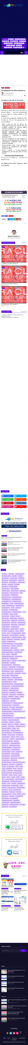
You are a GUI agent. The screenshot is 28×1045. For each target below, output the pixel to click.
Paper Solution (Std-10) (17, 709)
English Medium (16, 626)
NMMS (17, 696)
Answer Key (21, 580)
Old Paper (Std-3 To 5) (7, 703)
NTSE (22, 696)
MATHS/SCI (18, 673)
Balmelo (4, 584)
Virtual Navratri (6, 802)
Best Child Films (6, 588)
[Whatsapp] (14, 219)
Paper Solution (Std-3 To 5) (20, 711)
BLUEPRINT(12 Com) (7, 601)
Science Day (14, 758)
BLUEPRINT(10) (15, 595)
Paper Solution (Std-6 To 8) (8, 713)
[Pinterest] (17, 219)
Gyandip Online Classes (7, 650)
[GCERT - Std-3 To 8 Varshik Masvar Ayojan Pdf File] (14, 525)
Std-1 (15, 768)
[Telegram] (20, 1032)
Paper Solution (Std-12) (7, 711)
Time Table (5, 789)
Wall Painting (5, 804)
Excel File (5, 631)
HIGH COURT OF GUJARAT (8, 652)
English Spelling (6, 628)
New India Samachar (14, 690)
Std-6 (9, 777)
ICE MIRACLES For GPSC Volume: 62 (9, 283)
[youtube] (14, 1033)
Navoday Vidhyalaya (19, 684)
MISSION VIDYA (15, 675)
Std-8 (18, 777)
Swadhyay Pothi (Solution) (17, 781)
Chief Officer (5, 609)
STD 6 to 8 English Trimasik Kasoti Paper (19, 908)
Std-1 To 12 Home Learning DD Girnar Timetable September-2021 (15, 548)
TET (22, 785)
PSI (22, 736)
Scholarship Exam (6, 753)
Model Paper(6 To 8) (17, 677)
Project (13, 736)
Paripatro (5, 720)
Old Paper (13, 700)
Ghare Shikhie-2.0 (14, 635)
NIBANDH (20, 692)
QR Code (12, 739)
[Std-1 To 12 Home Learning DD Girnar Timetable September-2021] (4, 549)
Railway (16, 741)
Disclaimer (14, 1039)
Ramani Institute (6, 743)
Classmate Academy (7, 612)
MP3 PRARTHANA (19, 679)
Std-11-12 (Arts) (18, 770)
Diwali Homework (6, 622)
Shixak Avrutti (14, 760)
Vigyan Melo (17, 800)
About (9, 1038)
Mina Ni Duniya (6, 675)
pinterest (8, 503)
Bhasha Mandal (15, 590)
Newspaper (13, 692)
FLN (17, 631)
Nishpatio (5, 696)
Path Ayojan (5, 722)
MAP (4, 673)
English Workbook (15, 628)
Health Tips (17, 650)
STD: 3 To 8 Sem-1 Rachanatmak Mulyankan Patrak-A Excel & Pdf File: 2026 (17, 560)
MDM (24, 673)
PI (18, 728)
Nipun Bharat (13, 694)
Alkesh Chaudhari (13, 236)
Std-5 (4, 777)
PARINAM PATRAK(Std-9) (20, 717)
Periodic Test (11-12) (21, 726)
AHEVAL (21, 576)
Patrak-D (11, 724)
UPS (15, 794)
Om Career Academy (7, 705)
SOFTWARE (20, 764)
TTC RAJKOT (5, 792)
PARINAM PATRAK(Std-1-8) (8, 715)
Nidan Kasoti (5, 694)
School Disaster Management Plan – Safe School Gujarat (7, 892)
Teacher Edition (22, 783)
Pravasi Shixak (12, 734)
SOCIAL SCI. (12, 764)
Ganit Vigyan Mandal (16, 633)
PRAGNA (4, 734)
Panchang (12, 707)
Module (4, 679)
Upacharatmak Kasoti (7, 794)
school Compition (16, 753)
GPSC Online (10, 639)
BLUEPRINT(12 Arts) (17, 599)
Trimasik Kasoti (17, 789)
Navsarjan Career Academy (18, 686)
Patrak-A (12, 722)
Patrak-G (5, 726)
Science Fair (21, 758)
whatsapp (8, 499)
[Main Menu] (2, 53)
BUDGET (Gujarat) (11, 605)
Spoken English (11, 766)
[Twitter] (11, 219)
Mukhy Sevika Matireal (7, 681)
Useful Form (5, 796)
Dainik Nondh (5, 618)
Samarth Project (17, 747)
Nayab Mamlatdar (15, 688)
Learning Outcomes (19, 669)
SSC (21, 766)
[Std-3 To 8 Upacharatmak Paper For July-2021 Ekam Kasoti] (4, 543)
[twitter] (11, 1033)
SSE (4, 768)
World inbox (5, 806)
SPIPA (4, 766)
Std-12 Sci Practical (18, 772)
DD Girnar (21, 618)
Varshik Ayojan (6, 798)
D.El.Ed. (13, 616)
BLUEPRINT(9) (5, 603)
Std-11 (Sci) (10, 770)
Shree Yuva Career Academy (19, 762)
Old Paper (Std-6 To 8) (18, 703)
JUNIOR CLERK (5, 662)
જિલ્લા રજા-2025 (22, 41)
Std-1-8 (20, 768)
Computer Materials (17, 612)
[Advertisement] (14, 23)
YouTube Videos (13, 806)
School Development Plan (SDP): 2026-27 (20, 891)
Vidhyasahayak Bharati (7, 800)
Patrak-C (4, 724)
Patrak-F (22, 724)
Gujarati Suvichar (6, 645)
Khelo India (5, 667)
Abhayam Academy (20, 573)
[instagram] (17, 1033)
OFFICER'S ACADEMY (16, 698)
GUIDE (4, 641)
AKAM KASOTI (5, 578)
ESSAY (22, 628)
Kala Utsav (13, 662)
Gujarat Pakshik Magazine (8, 643)
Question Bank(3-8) (20, 739)
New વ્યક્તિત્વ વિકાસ (8, 47)
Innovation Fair (19, 656)
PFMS (14, 728)
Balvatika (17, 584)
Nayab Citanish (6, 688)
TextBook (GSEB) (21, 787)
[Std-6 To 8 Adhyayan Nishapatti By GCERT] (4, 555)
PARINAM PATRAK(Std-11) (8, 717)
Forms (4, 633)
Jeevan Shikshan (22, 660)
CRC (12, 614)
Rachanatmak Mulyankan (8, 741)
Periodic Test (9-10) (7, 728)
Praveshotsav (20, 734)
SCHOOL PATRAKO (15, 756)
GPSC (3, 87)
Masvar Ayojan (10, 673)
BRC (4, 605)
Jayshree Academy (6, 660)
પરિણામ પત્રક (11, 39)
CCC (13, 607)
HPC (4, 654)
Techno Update (15, 785)
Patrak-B (18, 722)
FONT (22, 631)
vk (21, 503)
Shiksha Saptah (6, 760)
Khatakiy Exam (17, 664)
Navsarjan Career (6, 686)
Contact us (14, 1038)
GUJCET (14, 645)
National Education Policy (8, 684)
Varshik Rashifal (15, 798)
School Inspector (6, 756)
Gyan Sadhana (14, 648)
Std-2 (11, 775)
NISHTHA (11, 696)
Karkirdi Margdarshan (7, 664)
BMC (12, 603)
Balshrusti (11, 584)
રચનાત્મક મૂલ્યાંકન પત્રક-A (20, 39)
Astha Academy (13, 582)
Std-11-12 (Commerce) (7, 772)
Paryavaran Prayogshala (14, 720)
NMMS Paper (19, 45)
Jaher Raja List (5, 658)
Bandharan (5, 586)
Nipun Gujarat (21, 694)
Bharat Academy (6, 590)
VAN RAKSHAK (19, 796)
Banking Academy (13, 586)
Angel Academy (14, 580)
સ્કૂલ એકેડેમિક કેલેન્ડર (10, 45)
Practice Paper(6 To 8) (18, 732)
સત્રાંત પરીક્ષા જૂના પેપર (8, 43)
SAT (13, 751)
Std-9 (23, 777)
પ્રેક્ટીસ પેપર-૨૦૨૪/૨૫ (17, 47)
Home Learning (19, 652)
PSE (18, 736)
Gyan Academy (6, 648)
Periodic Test (11, 726)
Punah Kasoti (5, 739)
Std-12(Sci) (5, 775)
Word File (23, 804)
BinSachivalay (5, 592)
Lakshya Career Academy (8, 669)
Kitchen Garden (21, 667)
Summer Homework (20, 779)
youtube (21, 506)
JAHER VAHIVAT (14, 658)
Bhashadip (23, 590)
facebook (8, 496)
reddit (21, 499)
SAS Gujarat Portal (6, 751)
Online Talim (5, 707)
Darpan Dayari (14, 618)
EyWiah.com (11, 631)
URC (24, 794)
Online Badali (16, 705)
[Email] (20, 219)
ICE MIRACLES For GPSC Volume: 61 (9, 304)
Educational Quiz (22, 622)
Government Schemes (17, 637)
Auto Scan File (21, 582)
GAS (24, 633)
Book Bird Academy (19, 603)
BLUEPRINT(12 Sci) (17, 601)
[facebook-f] (7, 1033)
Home (2, 85)
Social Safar (5, 764)
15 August (5, 573)
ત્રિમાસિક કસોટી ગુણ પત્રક (19, 43)
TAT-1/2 (14, 783)
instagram (8, 506)
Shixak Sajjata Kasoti (7, 762)
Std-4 (21, 775)
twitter (21, 496)
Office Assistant (6, 698)
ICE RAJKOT (7, 85)
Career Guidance (6, 607)
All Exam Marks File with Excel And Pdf (7, 908)
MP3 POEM (11, 679)
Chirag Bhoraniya (14, 609)
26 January (12, 573)
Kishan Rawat (12, 667)
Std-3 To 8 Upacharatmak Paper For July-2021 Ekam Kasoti (17, 542)
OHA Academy (6, 700)
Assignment (5, 582)
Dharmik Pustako (6, 620)
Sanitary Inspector (6, 749)
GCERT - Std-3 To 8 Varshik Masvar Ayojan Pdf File (11, 537)
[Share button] (23, 219)
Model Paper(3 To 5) (7, 677)
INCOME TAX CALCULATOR (8, 656)
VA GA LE (12, 796)
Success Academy (10, 779)
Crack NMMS (5, 614)
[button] (26, 53)
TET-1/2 (4, 787)
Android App (5, 580)
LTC (13, 671)
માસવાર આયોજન (5, 41)
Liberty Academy (6, 671)
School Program (6, 758)
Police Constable (6, 730)
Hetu (23, 650)
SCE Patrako (19, 751)
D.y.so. (18, 616)
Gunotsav (20, 645)
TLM (11, 789)
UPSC (19, 794)
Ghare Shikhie (5, 635)
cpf (24, 612)
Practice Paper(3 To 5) (7, 732)
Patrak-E (17, 724)
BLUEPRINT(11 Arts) (7, 597)
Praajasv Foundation (16, 730)
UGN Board (12, 792)
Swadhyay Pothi (6, 781)
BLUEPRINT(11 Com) (17, 597)
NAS (15, 681)
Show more (24, 242)
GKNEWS (22, 635)
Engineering (22, 624)
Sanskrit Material (16, 749)
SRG (17, 766)
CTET (16, 614)
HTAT (9, 654)
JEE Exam (14, 660)
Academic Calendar (7, 576)
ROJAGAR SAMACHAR (7, 747)
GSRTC (24, 639)
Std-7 (14, 777)
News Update (5, 692)
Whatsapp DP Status (15, 804)
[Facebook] (9, 219)
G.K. (9, 633)
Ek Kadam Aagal (6, 624)
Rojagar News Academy (15, 745)
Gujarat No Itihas (11, 641)
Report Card (5, 745)
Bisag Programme (14, 592)
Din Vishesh (22, 620)
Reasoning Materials (16, 743)
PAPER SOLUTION (6, 709)
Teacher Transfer (6, 785)
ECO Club (14, 622)
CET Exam (19, 607)
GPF (25, 637)
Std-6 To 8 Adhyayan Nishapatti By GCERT (16, 553)
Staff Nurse (9, 768)
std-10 (4, 770)
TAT (9, 783)
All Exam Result (14, 578)
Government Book (6, 637)
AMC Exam (22, 578)
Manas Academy (20, 671)
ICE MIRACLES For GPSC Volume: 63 (9, 263)
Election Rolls (14, 624)
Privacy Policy (22, 1038)
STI (3, 779)
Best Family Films (15, 588)
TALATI (4, 783)
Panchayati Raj (20, 707)
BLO (21, 592)
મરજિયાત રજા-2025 (14, 41)
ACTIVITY (15, 576)
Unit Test (19, 792)
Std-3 (16, 775)
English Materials (6, 626)
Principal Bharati (6, 736)
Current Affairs (6, 616)
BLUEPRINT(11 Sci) (6, 599)
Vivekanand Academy (16, 802)
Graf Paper (18, 639)
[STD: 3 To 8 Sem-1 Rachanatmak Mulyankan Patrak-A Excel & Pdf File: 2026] (4, 561)
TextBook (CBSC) (12, 787)
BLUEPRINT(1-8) (6, 595)
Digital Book (14, 620)
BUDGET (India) (20, 605)
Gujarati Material (19, 643)
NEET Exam (5, 690)
